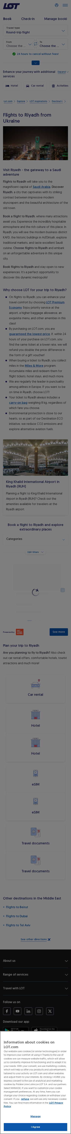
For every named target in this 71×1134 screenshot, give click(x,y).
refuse (25, 1099)
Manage (35, 1116)
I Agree (35, 1127)
